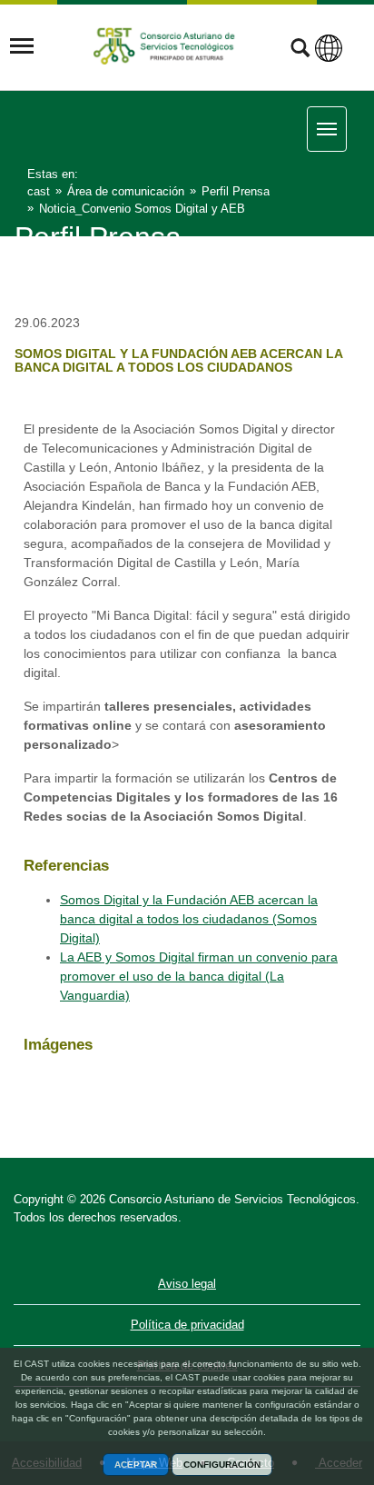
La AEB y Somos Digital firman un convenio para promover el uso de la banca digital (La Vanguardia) (199, 976)
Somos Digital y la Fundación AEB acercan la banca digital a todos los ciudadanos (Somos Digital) (189, 918)
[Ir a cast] (166, 46)
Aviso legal (187, 1284)
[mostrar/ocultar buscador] (300, 50)
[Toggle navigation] (22, 46)
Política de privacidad (187, 1324)
